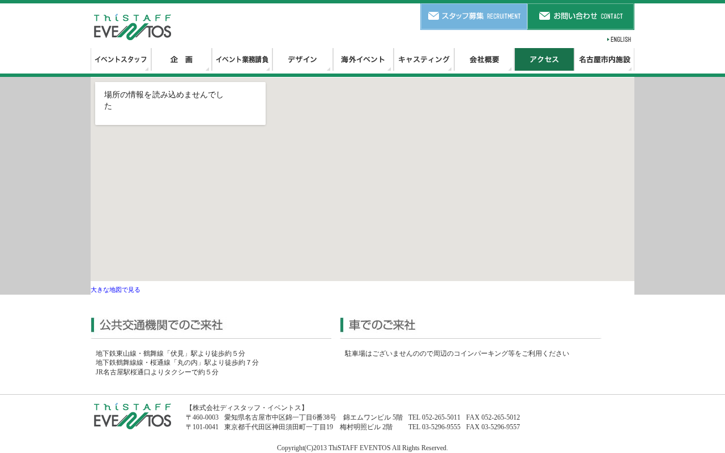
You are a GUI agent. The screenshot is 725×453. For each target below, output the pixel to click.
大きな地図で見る (115, 289)
